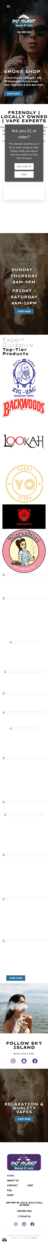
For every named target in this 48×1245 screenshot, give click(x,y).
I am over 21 (24, 166)
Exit (24, 174)
